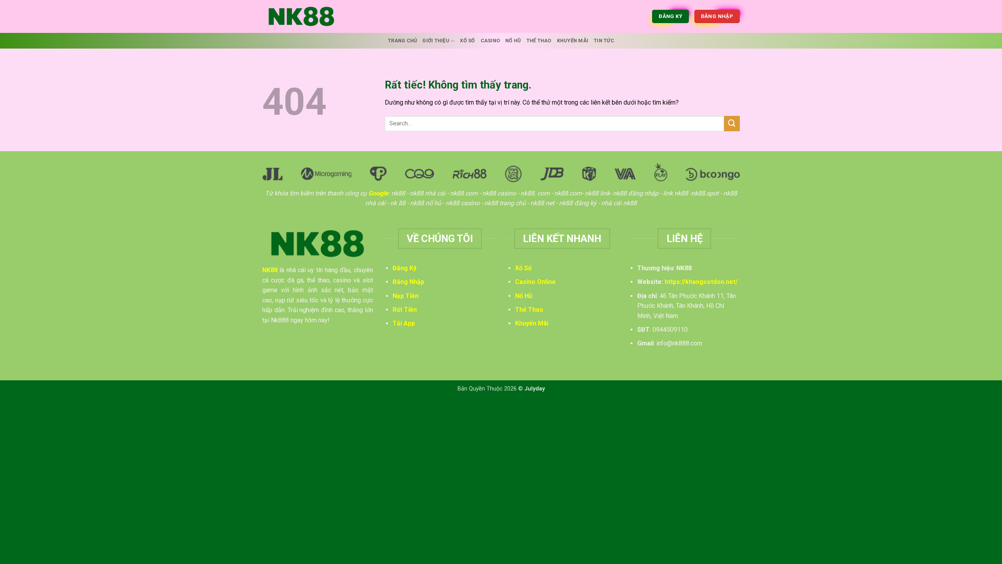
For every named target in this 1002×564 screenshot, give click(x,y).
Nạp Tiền (405, 296)
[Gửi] (732, 123)
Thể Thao (538, 40)
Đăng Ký (404, 268)
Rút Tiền (405, 309)
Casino (490, 40)
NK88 (270, 270)
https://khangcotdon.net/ (701, 282)
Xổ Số (467, 40)
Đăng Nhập (408, 282)
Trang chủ (402, 40)
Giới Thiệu (435, 40)
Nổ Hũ (513, 40)
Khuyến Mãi (573, 40)
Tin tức (604, 40)
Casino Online (535, 282)
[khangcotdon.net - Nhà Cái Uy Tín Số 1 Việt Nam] (301, 16)
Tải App (404, 323)
